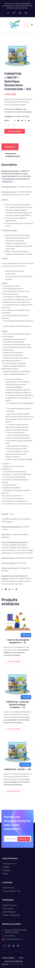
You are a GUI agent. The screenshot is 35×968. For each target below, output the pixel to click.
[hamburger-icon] (26, 24)
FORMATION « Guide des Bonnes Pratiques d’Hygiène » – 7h (17, 704)
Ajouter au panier (14, 131)
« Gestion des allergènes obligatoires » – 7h (17, 641)
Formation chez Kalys (22, 116)
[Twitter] (26, 12)
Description (10, 147)
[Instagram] (14, 12)
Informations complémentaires (12, 154)
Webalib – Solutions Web (15, 964)
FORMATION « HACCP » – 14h (17, 769)
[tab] (10, 146)
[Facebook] (8, 12)
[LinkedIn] (20, 12)
